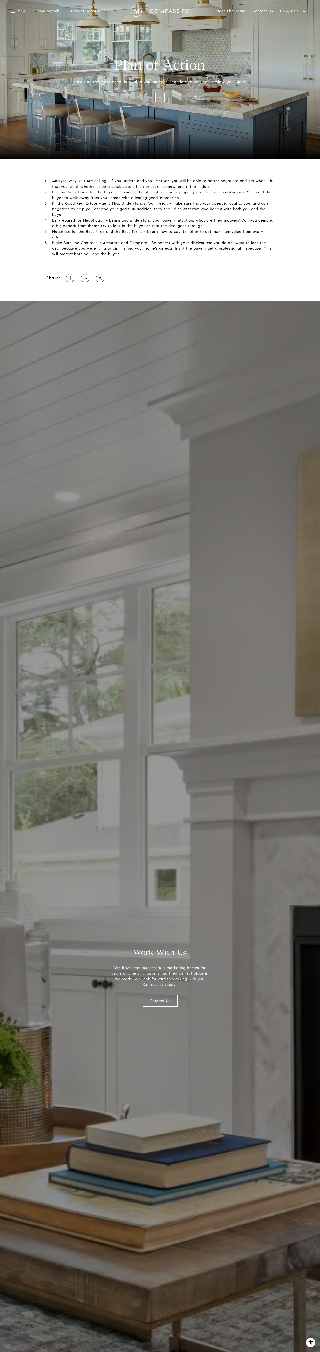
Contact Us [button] (160, 1001)
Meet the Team (230, 11)
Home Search (47, 11)
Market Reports (85, 11)
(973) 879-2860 (294, 11)
